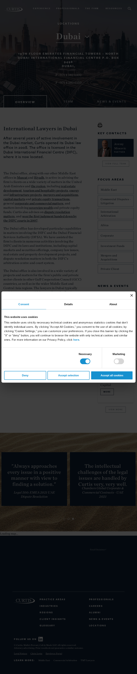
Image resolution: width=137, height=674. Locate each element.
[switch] (119, 361)
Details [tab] (68, 304)
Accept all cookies (112, 375)
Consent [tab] (23, 304)
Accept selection (68, 375)
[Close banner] (131, 295)
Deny (25, 375)
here (76, 339)
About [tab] (113, 304)
